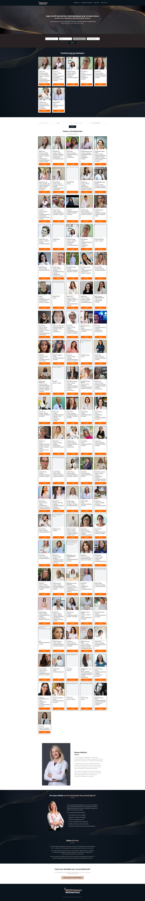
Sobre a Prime (104, 2)
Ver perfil (44, 84)
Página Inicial (76, 2)
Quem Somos (96, 2)
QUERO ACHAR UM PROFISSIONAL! (72, 877)
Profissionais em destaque (86, 2)
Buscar (72, 42)
